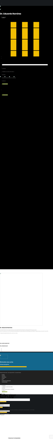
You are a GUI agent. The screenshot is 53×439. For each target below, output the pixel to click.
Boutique (3, 375)
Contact (3, 378)
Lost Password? (5, 407)
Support (3, 374)
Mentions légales (4, 382)
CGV (2, 379)
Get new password (3, 412)
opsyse (3, 16)
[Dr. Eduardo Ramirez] (2, 348)
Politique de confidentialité (6, 380)
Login (1, 407)
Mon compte (4, 377)
